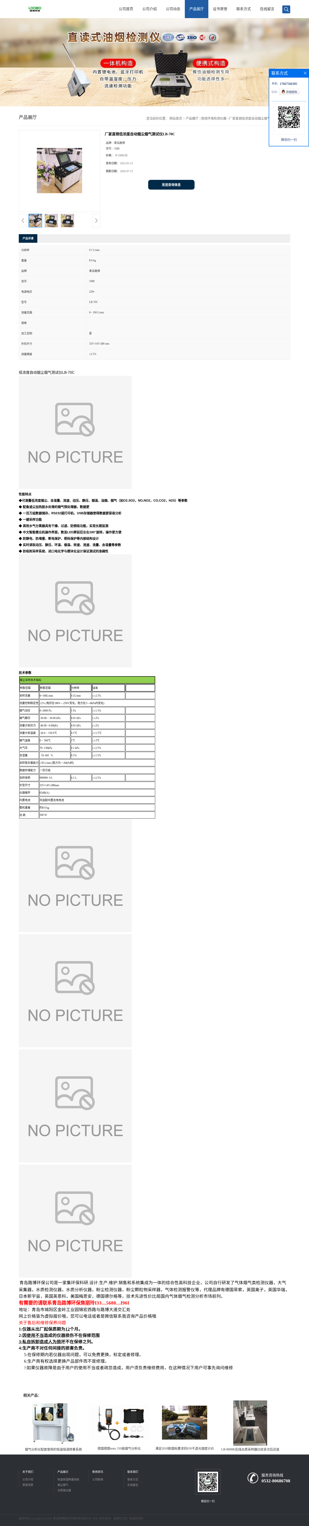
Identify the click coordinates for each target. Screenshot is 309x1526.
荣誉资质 (27, 1485)
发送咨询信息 (171, 184)
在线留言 (267, 9)
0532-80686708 (275, 1480)
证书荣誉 (220, 9)
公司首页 (126, 9)
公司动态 (173, 9)
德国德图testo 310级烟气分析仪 (119, 1448)
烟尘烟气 (62, 1485)
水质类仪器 (64, 1490)
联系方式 (243, 9)
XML (96, 1518)
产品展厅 (196, 9)
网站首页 (175, 118)
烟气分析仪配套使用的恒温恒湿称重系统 (53, 1449)
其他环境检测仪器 (213, 118)
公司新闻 (97, 1479)
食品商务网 (136, 1518)
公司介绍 (149, 9)
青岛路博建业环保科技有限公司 (72, 1518)
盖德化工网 (120, 1518)
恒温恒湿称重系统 (68, 1479)
